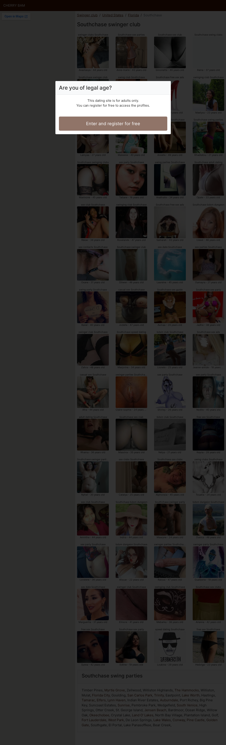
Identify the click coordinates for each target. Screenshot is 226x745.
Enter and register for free (113, 123)
